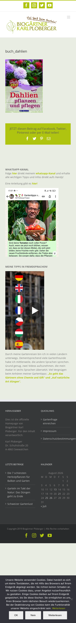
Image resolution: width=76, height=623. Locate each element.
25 (46, 498)
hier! (35, 183)
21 (59, 493)
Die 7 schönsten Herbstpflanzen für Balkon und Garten (18, 476)
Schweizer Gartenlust (20, 504)
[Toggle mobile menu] (69, 17)
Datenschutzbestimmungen (56, 438)
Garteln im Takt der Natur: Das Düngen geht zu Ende (18, 492)
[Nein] (71, 599)
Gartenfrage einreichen (50, 421)
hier (14, 173)
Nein (33, 615)
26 (50, 498)
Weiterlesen (58, 608)
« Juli (43, 506)
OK (16, 615)
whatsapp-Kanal (45, 173)
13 (55, 489)
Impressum (49, 431)
